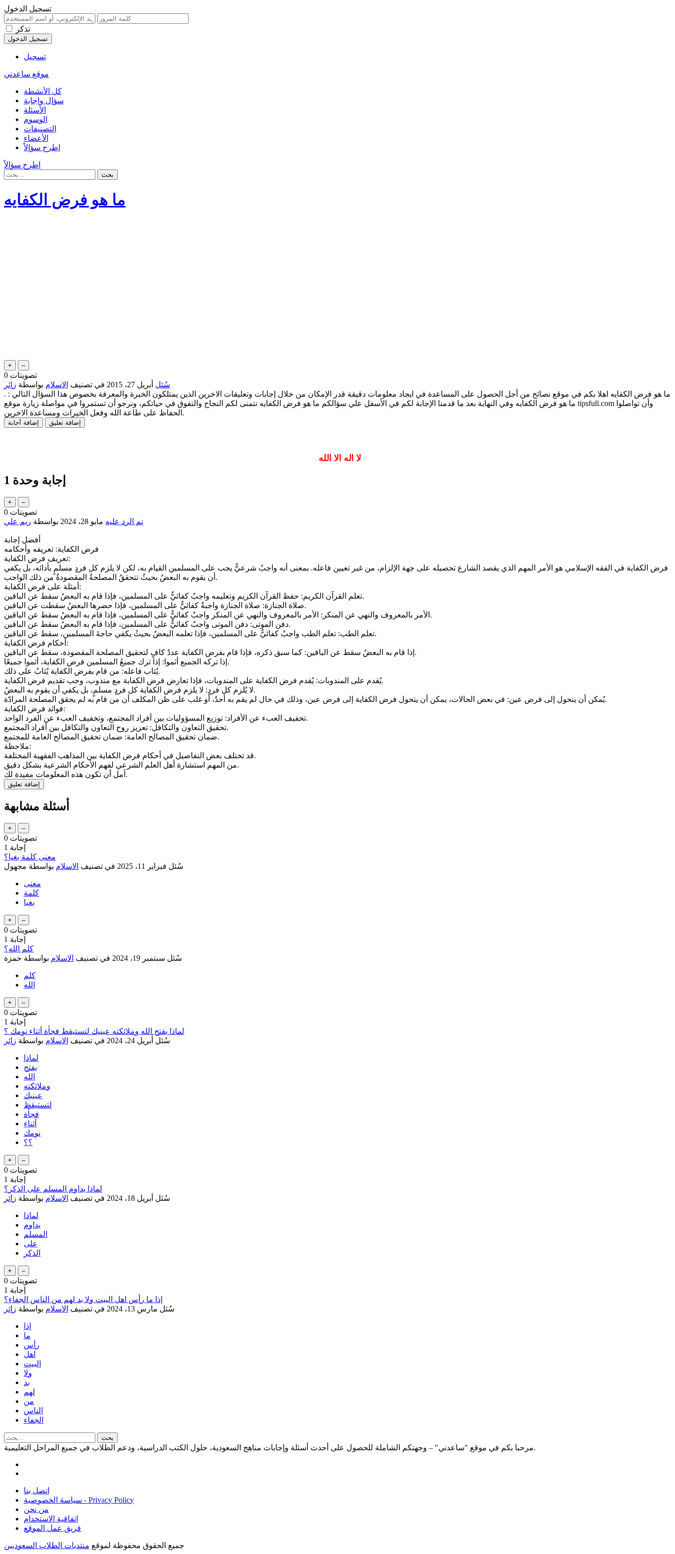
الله (29, 985)
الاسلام (56, 384)
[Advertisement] (337, 289)
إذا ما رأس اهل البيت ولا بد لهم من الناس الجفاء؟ (83, 1299)
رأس (32, 1345)
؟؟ (28, 1142)
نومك (32, 1133)
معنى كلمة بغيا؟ (30, 857)
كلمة (31, 893)
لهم (29, 1392)
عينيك (33, 1095)
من (29, 1401)
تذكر (23, 29)
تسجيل (35, 56)
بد (27, 1382)
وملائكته (37, 1086)
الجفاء (33, 1420)
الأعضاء (36, 138)
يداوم (32, 1225)
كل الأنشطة (43, 91)
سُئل (162, 384)
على (31, 1243)
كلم (30, 975)
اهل (30, 1354)
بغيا (29, 902)
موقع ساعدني (26, 74)
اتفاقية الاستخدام (51, 1518)
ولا (28, 1373)
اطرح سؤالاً (42, 147)
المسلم (35, 1234)
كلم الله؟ (19, 948)
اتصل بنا (36, 1490)
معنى (32, 883)
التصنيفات (40, 128)
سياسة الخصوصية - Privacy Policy (79, 1500)
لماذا (31, 1058)
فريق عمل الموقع (52, 1528)
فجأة (31, 1114)
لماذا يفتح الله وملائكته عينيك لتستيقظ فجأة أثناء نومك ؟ (94, 1031)
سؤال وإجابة (44, 100)
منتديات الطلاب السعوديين (46, 1545)
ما (27, 1335)
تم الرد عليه (124, 521)
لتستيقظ (38, 1105)
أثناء (30, 1123)
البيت (32, 1363)
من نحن (36, 1509)
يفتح (30, 1067)
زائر (10, 1040)
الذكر (32, 1253)
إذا (27, 1326)
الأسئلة (35, 110)
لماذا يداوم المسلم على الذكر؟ (53, 1189)
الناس (33, 1410)
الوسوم (35, 119)
